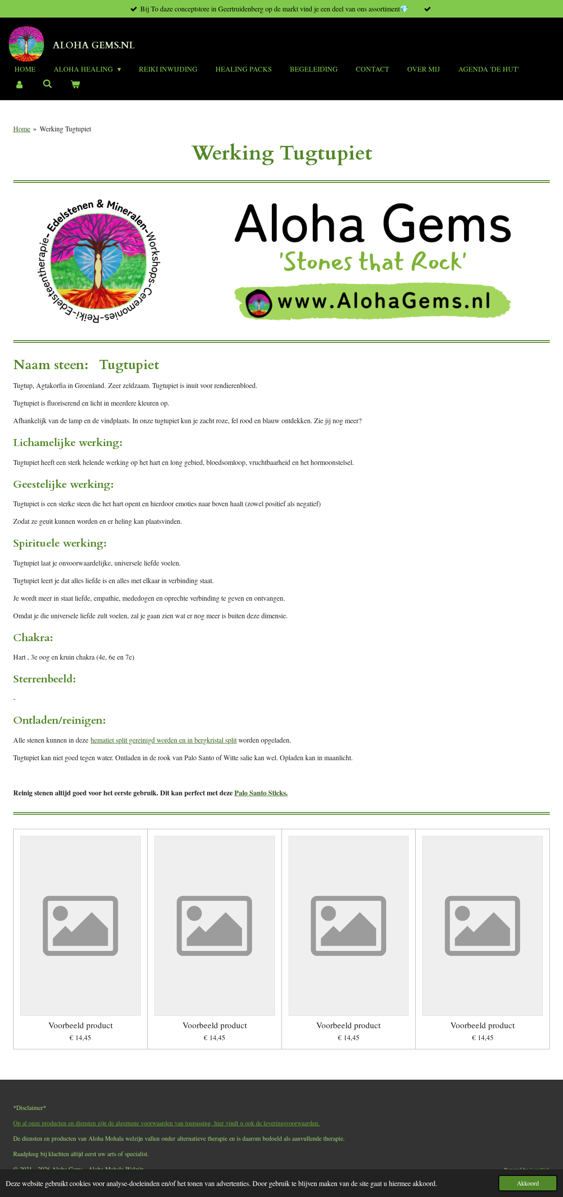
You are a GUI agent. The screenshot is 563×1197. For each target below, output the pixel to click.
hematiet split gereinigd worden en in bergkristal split (164, 739)
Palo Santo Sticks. (261, 792)
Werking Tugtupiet (65, 128)
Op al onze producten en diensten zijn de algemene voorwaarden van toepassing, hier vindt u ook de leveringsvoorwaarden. (166, 1123)
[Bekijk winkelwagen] (75, 83)
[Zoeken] (47, 83)
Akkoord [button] (528, 1183)
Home (21, 128)
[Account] (19, 83)
